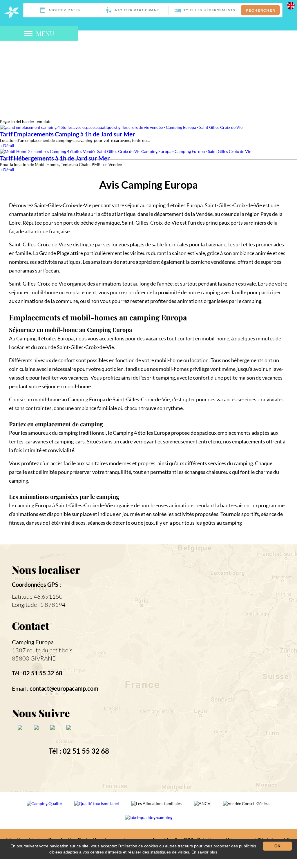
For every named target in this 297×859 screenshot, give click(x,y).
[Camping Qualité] (44, 807)
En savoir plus (204, 852)
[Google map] (215, 668)
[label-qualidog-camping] (148, 821)
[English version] (291, 5)
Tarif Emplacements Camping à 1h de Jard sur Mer (67, 134)
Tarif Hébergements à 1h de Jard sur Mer (55, 158)
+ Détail (7, 145)
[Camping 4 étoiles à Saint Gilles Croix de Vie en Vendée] (11, 12)
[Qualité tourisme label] (97, 807)
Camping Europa (33, 641)
